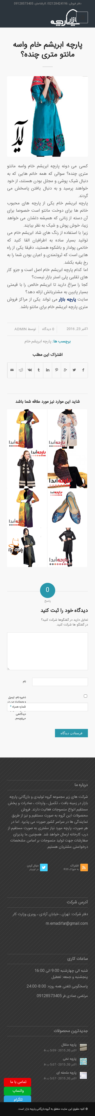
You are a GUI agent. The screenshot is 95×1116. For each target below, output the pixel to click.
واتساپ (18, 1091)
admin (20, 329)
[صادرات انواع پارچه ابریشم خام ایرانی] (27, 468)
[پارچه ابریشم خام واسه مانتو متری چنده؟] (47, 116)
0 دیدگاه (47, 329)
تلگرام (18, 1100)
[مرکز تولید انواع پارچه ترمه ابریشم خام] (67, 508)
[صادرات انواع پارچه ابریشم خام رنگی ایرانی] (27, 429)
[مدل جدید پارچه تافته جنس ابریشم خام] (27, 547)
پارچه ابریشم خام (38, 341)
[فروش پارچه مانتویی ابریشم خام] (27, 508)
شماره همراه (18, 706)
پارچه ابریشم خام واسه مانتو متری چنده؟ (47, 50)
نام (24, 681)
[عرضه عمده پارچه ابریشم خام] (67, 429)
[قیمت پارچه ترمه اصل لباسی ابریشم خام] (67, 468)
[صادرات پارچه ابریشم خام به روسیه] (67, 547)
